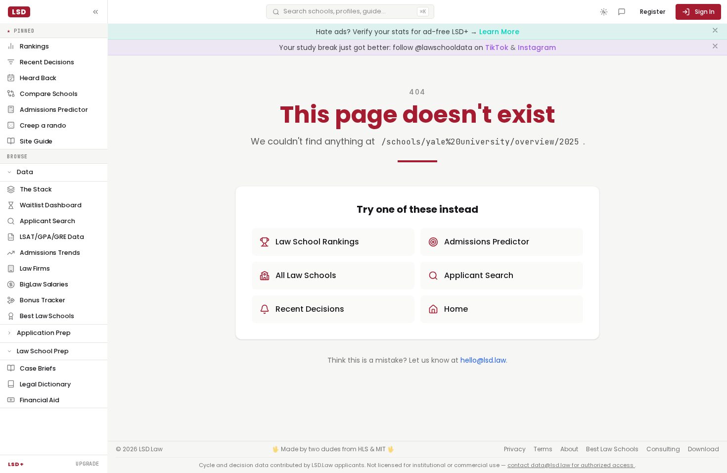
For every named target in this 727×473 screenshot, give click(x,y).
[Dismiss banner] (715, 32)
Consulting (663, 449)
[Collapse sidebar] (95, 12)
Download (703, 449)
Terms (543, 449)
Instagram (537, 47)
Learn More (499, 32)
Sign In (705, 11)
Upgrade (87, 463)
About (569, 449)
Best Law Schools (612, 449)
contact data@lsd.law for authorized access (571, 465)
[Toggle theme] (604, 12)
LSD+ (16, 464)
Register (652, 11)
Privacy (515, 449)
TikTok (497, 47)
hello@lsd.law (483, 360)
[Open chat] (622, 12)
